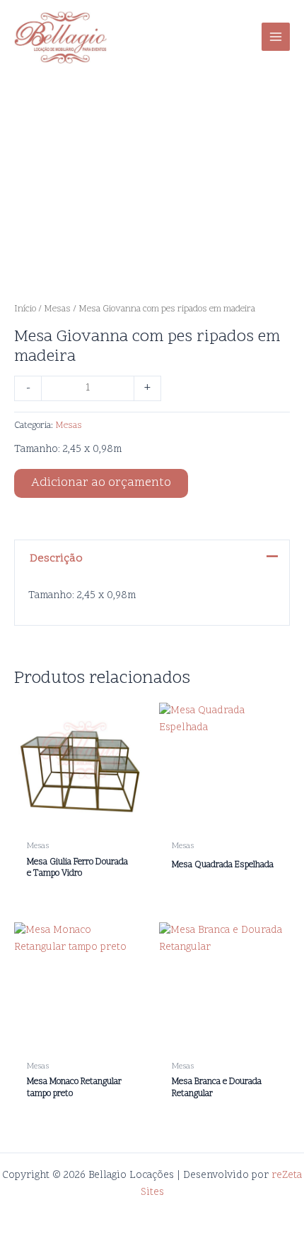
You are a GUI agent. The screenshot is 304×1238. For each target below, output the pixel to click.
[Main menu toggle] (276, 37)
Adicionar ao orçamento (101, 483)
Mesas (57, 309)
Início (25, 309)
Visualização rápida (79, 821)
